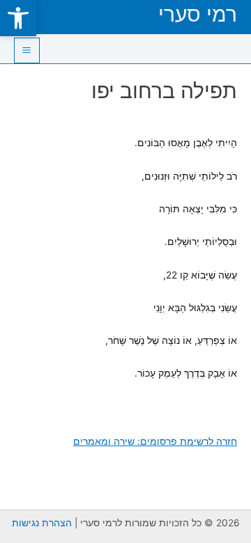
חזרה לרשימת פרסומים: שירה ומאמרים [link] (155, 441)
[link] (18, 18)
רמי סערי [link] (197, 13)
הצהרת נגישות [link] (42, 522)
